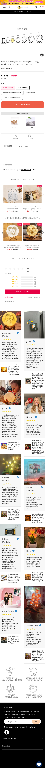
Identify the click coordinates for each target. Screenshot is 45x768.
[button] (2, 199)
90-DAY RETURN (26, 170)
